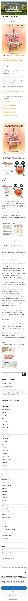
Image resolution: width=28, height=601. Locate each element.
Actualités (4, 526)
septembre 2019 (6, 485)
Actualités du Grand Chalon (11, 245)
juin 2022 (4, 412)
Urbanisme (5, 541)
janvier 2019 (5, 508)
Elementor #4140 (6, 383)
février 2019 (5, 506)
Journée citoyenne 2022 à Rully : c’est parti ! (13, 392)
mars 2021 (4, 447)
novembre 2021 (6, 430)
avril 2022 (4, 418)
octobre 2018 (5, 514)
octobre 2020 (5, 456)
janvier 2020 (5, 476)
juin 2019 (4, 494)
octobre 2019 (5, 482)
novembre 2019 (6, 479)
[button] (26, 572)
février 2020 (5, 473)
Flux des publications (7, 552)
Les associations (6, 535)
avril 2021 (4, 444)
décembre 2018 (6, 511)
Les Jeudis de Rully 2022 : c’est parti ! (11, 389)
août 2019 (4, 488)
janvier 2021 (5, 450)
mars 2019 (5, 503)
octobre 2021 (5, 433)
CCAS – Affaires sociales (8, 529)
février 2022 (5, 424)
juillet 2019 (5, 491)
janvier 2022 (5, 427)
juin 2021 (4, 441)
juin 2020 (4, 462)
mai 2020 (4, 465)
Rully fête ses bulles (8, 21)
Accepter (14, 588)
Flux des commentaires (8, 555)
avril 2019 (4, 500)
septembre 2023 (6, 409)
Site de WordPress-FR (7, 558)
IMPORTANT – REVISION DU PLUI (13, 158)
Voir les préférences (14, 596)
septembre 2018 (6, 517)
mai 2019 (4, 497)
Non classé (5, 538)
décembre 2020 (6, 453)
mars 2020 (5, 471)
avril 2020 (4, 468)
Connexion (5, 550)
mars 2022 (5, 421)
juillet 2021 (5, 439)
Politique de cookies (13, 599)
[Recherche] (24, 374)
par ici (12, 252)
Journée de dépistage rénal (11, 260)
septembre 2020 (6, 459)
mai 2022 (4, 415)
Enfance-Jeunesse (7, 532)
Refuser (14, 592)
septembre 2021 (6, 436)
